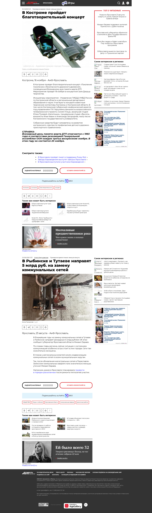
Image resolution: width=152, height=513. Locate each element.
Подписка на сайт (43, 474)
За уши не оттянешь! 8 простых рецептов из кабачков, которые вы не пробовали (117, 277)
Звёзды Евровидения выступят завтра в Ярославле (62, 160)
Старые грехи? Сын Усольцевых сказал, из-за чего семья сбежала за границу (116, 66)
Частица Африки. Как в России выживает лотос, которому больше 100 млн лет (116, 81)
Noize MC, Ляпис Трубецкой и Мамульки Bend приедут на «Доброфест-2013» (42, 219)
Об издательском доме (45, 472)
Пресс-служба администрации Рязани (35, 69)
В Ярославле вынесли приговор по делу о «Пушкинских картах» (112, 52)
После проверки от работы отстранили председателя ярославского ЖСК (41, 427)
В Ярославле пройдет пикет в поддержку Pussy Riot (62, 157)
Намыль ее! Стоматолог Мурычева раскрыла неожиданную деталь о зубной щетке (116, 270)
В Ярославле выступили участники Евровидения (61, 162)
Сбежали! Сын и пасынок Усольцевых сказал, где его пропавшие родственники (117, 299)
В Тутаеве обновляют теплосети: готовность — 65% (78, 419)
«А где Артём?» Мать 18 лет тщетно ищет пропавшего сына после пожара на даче (116, 88)
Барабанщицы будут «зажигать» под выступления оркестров (78, 211)
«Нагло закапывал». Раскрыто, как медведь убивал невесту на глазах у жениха (116, 263)
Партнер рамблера (56, 504)
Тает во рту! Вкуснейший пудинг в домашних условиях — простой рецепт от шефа (116, 95)
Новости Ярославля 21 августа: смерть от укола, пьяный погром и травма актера (112, 17)
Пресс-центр (60, 472)
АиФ (36, 322)
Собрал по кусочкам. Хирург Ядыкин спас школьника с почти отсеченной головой (117, 103)
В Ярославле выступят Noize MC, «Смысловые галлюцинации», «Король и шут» (78, 205)
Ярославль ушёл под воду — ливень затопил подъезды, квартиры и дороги (77, 427)
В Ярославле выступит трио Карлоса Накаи (41, 204)
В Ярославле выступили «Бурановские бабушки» (40, 211)
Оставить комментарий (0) (76, 170)
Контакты (55, 474)
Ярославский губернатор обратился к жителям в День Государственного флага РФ (112, 34)
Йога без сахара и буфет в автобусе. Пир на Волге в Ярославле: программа (112, 43)
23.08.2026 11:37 (27, 257)
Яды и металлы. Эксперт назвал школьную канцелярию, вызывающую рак (115, 285)
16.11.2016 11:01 (26, 9)
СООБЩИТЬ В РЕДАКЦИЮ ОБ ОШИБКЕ (73, 474)
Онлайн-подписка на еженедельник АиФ (107, 472)
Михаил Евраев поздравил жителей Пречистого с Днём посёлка (112, 25)
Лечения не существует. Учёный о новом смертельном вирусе (115, 72)
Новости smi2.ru (29, 251)
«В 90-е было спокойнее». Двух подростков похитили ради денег (115, 291)
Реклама (70, 472)
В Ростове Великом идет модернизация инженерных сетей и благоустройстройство (43, 434)
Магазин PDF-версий (83, 472)
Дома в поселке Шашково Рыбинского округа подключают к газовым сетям (43, 420)
